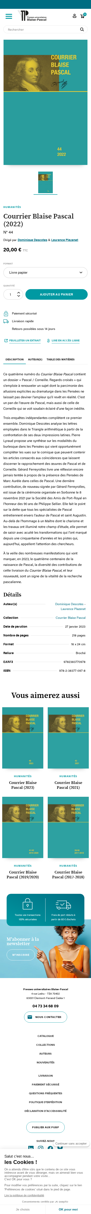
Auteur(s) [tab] (35, 359)
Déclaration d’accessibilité (45, 1111)
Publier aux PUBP (45, 1127)
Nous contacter (48, 1017)
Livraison (45, 1075)
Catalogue (46, 1036)
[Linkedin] (31, 1148)
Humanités (23, 776)
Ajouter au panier (56, 294)
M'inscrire (20, 954)
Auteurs (45, 1053)
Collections (45, 1044)
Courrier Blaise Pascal (70, 617)
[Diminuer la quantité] (19, 296)
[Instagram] (41, 1148)
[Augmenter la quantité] (19, 292)
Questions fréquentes (45, 1093)
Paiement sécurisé (45, 1084)
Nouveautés (46, 1062)
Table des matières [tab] (61, 359)
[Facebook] (51, 1148)
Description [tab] (15, 359)
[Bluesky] (60, 1148)
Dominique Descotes (69, 604)
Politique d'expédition (45, 1102)
